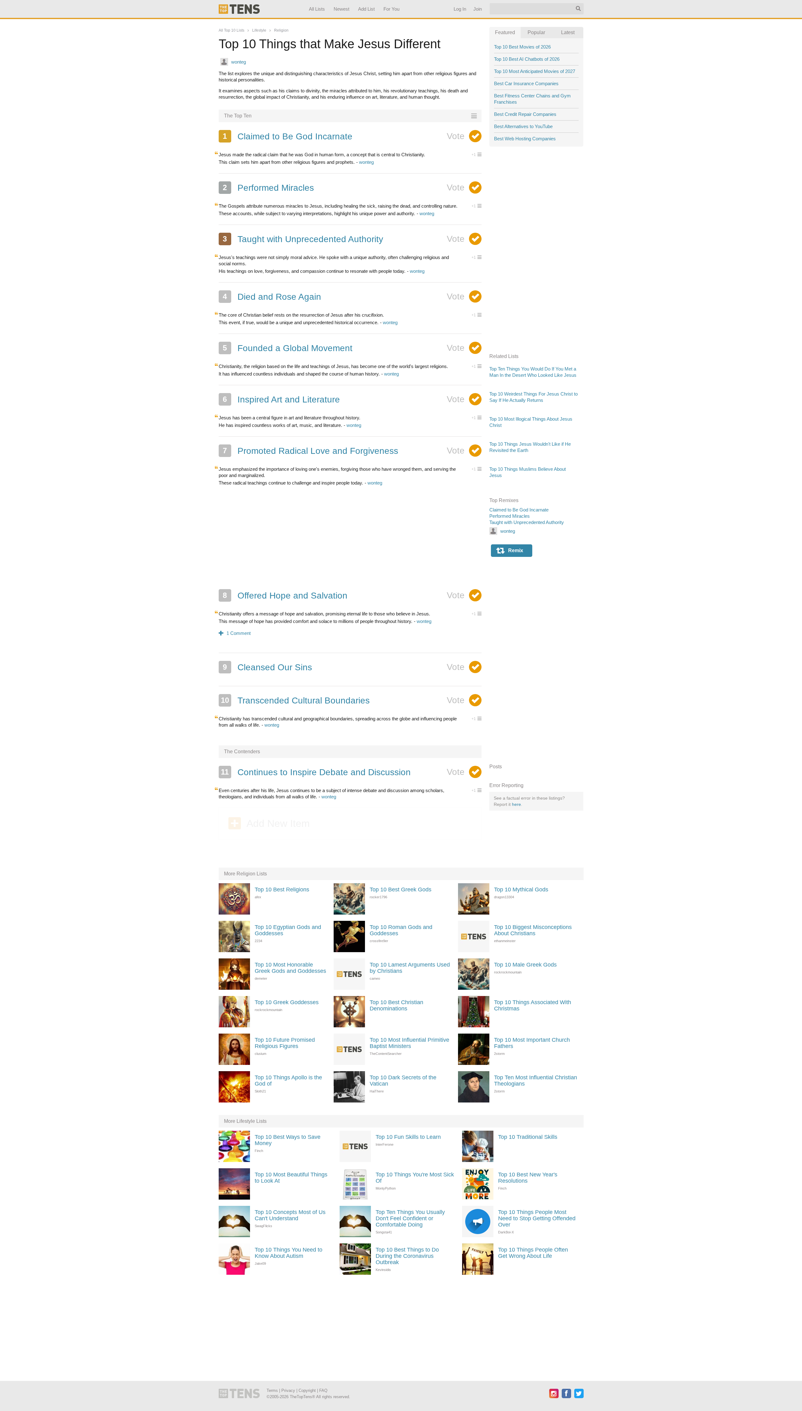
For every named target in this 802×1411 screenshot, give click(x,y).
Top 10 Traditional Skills (527, 1137)
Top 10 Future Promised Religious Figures (285, 1043)
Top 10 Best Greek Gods (400, 889)
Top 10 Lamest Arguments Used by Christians (410, 968)
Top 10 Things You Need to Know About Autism (288, 1253)
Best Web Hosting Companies (525, 138)
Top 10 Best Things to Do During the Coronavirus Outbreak (407, 1256)
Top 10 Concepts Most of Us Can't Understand (290, 1215)
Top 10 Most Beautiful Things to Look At (291, 1177)
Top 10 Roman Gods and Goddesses (401, 930)
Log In (459, 9)
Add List (366, 9)
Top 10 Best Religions (282, 889)
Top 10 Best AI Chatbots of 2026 (527, 59)
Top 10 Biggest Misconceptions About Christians (533, 930)
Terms (272, 1390)
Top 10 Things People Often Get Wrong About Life (533, 1253)
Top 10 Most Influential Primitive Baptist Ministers (409, 1043)
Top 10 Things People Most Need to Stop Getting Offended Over (536, 1218)
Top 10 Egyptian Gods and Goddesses (288, 930)
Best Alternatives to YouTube (523, 126)
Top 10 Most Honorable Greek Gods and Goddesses (290, 968)
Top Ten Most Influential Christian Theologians (535, 1080)
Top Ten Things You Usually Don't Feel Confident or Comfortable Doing (410, 1218)
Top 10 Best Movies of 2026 (522, 46)
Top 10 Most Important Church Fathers (532, 1043)
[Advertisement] (350, 537)
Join (477, 9)
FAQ (323, 1390)
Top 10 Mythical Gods (521, 889)
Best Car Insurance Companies (526, 83)
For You (391, 9)
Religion (281, 30)
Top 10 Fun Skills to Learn (408, 1137)
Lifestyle (259, 30)
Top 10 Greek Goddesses (287, 1002)
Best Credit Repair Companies (525, 114)
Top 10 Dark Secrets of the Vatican (403, 1080)
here (516, 804)
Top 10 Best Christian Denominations (396, 1005)
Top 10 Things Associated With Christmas (532, 1005)
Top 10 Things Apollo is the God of (288, 1080)
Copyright (307, 1390)
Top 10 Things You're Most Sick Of (415, 1177)
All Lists (317, 9)
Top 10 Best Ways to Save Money (287, 1140)
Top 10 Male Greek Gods (525, 965)
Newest (341, 9)
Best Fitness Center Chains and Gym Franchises (532, 99)
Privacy (288, 1390)
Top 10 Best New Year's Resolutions (527, 1177)
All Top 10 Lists (231, 30)
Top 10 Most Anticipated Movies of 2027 (534, 71)
